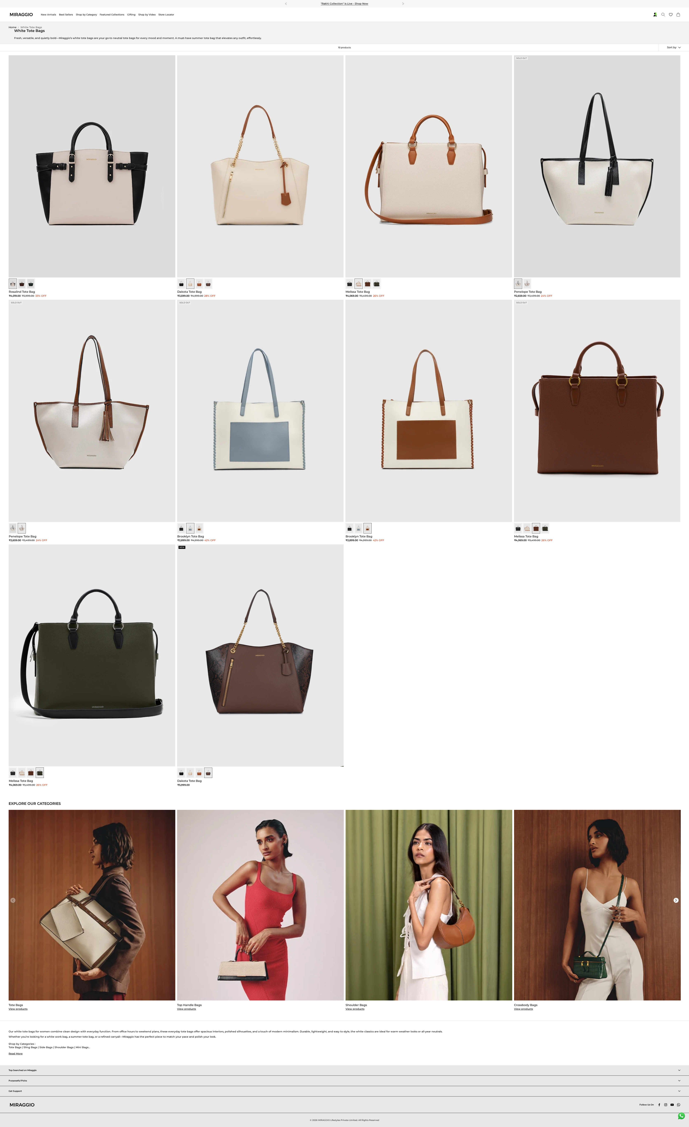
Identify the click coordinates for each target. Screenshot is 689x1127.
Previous (12, 900)
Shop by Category (86, 14)
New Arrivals (48, 14)
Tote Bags (15, 1047)
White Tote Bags (31, 27)
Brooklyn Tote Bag (190, 536)
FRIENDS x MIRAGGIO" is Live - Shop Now (345, 3)
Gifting (131, 14)
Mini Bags (82, 1047)
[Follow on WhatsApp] (678, 1105)
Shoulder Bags (64, 1047)
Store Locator (166, 14)
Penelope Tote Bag (528, 291)
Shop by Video (147, 14)
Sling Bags (30, 1047)
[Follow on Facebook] (659, 1105)
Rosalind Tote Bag (22, 291)
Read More (16, 1053)
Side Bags (45, 1047)
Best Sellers (66, 14)
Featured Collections (112, 14)
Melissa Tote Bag (358, 291)
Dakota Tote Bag (189, 291)
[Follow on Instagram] (665, 1105)
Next (676, 900)
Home (13, 27)
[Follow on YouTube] (672, 1105)
